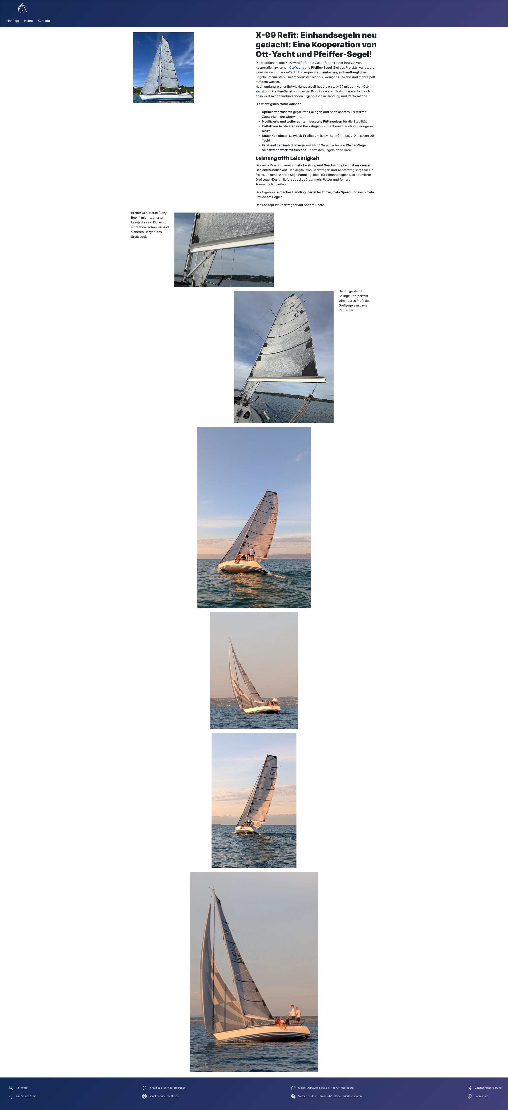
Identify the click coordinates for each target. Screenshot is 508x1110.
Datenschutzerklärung (488, 1087)
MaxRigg (12, 21)
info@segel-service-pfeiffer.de (167, 1087)
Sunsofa (44, 21)
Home (28, 21)
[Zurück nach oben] (501, 1103)
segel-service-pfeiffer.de (164, 1096)
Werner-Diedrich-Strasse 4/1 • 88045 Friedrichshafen (330, 1096)
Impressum (481, 1096)
